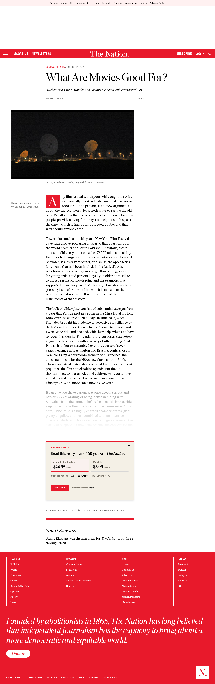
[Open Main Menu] (5, 53)
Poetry (14, 596)
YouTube (182, 580)
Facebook (183, 564)
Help (82, 677)
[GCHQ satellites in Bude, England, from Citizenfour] (72, 144)
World (13, 569)
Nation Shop (129, 585)
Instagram (183, 575)
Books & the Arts (55, 67)
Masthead (71, 569)
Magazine (21, 54)
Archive (70, 575)
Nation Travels (130, 591)
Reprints (71, 585)
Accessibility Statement (60, 677)
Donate (18, 653)
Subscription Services (78, 580)
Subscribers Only (62, 447)
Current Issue (74, 564)
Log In (200, 54)
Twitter (182, 569)
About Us (127, 564)
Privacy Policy (157, 3)
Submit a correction (56, 510)
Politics (14, 564)
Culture (14, 580)
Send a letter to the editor (83, 510)
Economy (15, 575)
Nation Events (130, 580)
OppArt (14, 591)
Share (141, 98)
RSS (180, 585)
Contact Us (128, 569)
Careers (93, 677)
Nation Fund (110, 677)
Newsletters (41, 54)
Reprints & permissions (112, 510)
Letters (14, 602)
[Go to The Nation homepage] (109, 54)
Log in (91, 488)
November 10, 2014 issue (24, 206)
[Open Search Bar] (210, 53)
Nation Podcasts (131, 596)
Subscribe (184, 54)
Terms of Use (35, 677)
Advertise (127, 575)
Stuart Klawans (54, 98)
